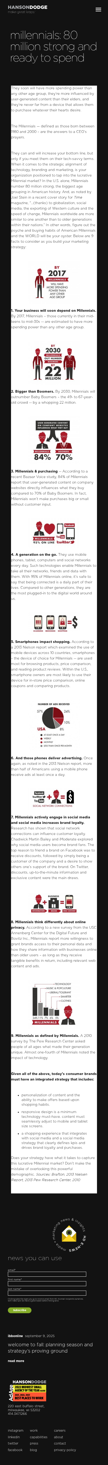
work (34, 1430)
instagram (15, 1430)
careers (60, 1430)
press (34, 1443)
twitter (13, 1443)
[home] (25, 10)
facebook (15, 1450)
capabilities (38, 1437)
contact (60, 1443)
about (58, 1437)
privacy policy (65, 1450)
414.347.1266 (17, 1413)
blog (33, 1450)
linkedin (14, 1437)
